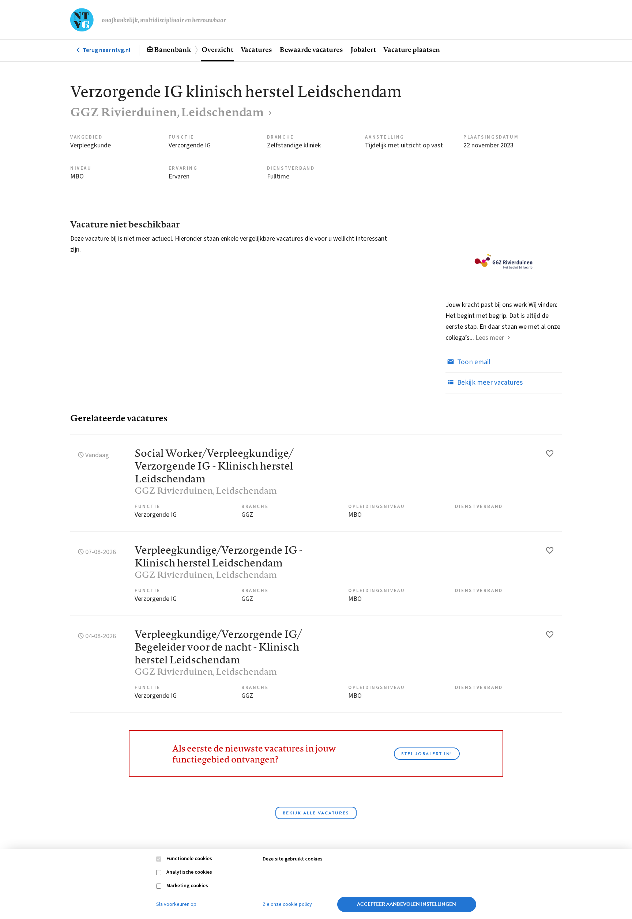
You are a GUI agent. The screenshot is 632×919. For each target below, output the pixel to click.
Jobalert (363, 49)
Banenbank (172, 49)
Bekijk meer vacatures (489, 383)
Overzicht (217, 49)
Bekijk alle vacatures (316, 813)
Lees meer (489, 337)
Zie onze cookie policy (287, 904)
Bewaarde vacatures (311, 49)
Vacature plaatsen (411, 49)
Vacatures (256, 49)
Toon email (473, 362)
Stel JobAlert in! (426, 753)
